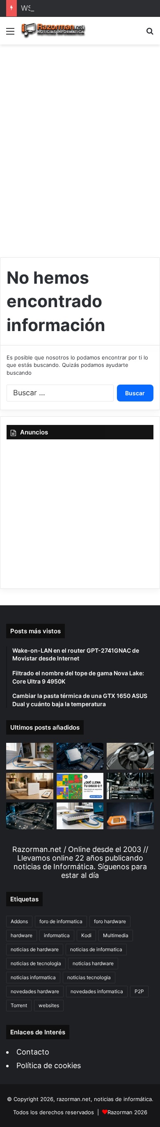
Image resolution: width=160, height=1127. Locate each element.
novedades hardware (35, 991)
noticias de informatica (96, 949)
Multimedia (115, 935)
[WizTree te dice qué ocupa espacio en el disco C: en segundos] (80, 786)
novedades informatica (97, 991)
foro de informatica (60, 921)
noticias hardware (93, 963)
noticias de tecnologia (36, 963)
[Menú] (10, 34)
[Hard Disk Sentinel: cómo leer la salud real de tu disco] (29, 816)
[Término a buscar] (150, 34)
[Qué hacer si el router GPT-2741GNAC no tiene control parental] (29, 786)
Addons (19, 921)
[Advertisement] (80, 148)
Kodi (86, 935)
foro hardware (110, 921)
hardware (21, 935)
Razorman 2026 (127, 1112)
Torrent (19, 1005)
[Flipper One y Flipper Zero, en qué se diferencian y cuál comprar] (130, 816)
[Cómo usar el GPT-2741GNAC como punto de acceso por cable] (80, 816)
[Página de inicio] (53, 31)
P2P (139, 991)
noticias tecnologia (89, 977)
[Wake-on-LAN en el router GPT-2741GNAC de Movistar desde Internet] (29, 756)
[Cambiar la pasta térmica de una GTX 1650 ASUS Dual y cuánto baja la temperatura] (130, 756)
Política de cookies (48, 1065)
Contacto (32, 1052)
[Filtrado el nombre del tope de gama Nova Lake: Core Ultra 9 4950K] (80, 756)
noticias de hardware (35, 949)
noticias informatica (33, 977)
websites (49, 1005)
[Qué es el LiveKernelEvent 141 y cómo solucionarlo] (130, 786)
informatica (57, 935)
